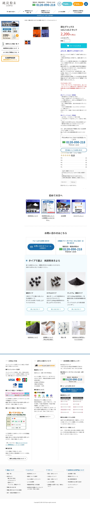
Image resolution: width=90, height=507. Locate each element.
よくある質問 (61, 11)
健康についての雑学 (32, 476)
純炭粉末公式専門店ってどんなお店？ (78, 11)
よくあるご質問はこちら (10, 52)
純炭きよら (9, 476)
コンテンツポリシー (73, 484)
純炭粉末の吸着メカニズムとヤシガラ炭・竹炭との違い (35, 488)
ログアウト (71, 487)
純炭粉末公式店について (10, 48)
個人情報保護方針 (72, 479)
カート (68, 4)
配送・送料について (53, 473)
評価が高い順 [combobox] (63, 182)
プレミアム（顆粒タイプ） (14, 484)
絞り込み (73, 182)
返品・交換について (53, 479)
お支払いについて (52, 476)
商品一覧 (9, 473)
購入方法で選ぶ (12, 478)
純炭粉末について (31, 473)
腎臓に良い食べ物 (11, 487)
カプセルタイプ (51, 293)
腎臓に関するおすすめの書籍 (34, 20)
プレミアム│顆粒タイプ (74, 293)
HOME (26, 20)
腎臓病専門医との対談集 (33, 484)
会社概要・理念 (72, 473)
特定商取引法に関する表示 (74, 482)
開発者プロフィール (73, 476)
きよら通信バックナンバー (34, 479)
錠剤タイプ (29, 293)
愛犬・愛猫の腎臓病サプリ (13, 493)
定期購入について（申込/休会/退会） (45, 11)
